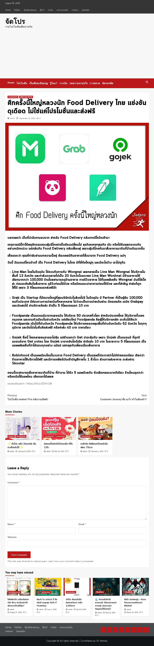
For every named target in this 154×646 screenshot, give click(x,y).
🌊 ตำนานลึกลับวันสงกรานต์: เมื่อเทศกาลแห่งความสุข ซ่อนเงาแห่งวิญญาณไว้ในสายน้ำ (106, 604)
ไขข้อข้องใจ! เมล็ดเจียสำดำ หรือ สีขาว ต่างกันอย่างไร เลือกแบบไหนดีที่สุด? (18, 602)
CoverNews (86, 641)
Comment (14, 482)
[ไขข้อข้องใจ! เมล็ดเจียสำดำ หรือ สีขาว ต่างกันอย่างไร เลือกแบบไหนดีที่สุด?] (18, 587)
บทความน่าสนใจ (62, 10)
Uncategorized (14, 592)
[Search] (147, 82)
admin (12, 118)
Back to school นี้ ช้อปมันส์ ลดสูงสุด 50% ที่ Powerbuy (47, 602)
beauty (11, 436)
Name (11, 524)
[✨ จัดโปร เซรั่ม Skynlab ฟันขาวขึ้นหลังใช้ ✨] (22, 428)
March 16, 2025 (132, 612)
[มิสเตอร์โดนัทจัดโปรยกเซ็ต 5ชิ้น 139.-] (59, 428)
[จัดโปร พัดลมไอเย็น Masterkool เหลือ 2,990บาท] (77, 587)
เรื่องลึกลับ (99, 592)
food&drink (12, 97)
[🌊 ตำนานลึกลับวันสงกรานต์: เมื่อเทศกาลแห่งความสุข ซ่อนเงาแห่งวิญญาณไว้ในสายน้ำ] (106, 587)
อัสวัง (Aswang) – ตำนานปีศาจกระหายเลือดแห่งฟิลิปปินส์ (135, 602)
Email (82, 524)
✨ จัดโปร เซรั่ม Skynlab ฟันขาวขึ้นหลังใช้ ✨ (22, 445)
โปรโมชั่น (17, 10)
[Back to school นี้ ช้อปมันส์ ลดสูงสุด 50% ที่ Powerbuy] (47, 587)
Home (8, 10)
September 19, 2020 (27, 118)
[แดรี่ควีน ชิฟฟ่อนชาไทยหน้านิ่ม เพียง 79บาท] (95, 428)
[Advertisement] (77, 56)
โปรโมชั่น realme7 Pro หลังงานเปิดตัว (28, 397)
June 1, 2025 (52, 609)
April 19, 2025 (81, 609)
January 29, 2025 (24, 451)
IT (38, 592)
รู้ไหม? (42, 10)
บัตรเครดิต (85, 10)
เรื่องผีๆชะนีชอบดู (30, 10)
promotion (60, 436)
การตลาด (75, 10)
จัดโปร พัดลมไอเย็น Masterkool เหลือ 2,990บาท (74, 602)
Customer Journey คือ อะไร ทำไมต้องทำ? (123, 397)
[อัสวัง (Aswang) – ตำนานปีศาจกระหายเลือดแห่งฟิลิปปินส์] (135, 587)
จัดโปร (15, 21)
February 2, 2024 (97, 451)
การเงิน (50, 10)
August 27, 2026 (16, 612)
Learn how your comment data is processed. (71, 561)
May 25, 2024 (59, 451)
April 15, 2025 (110, 613)
